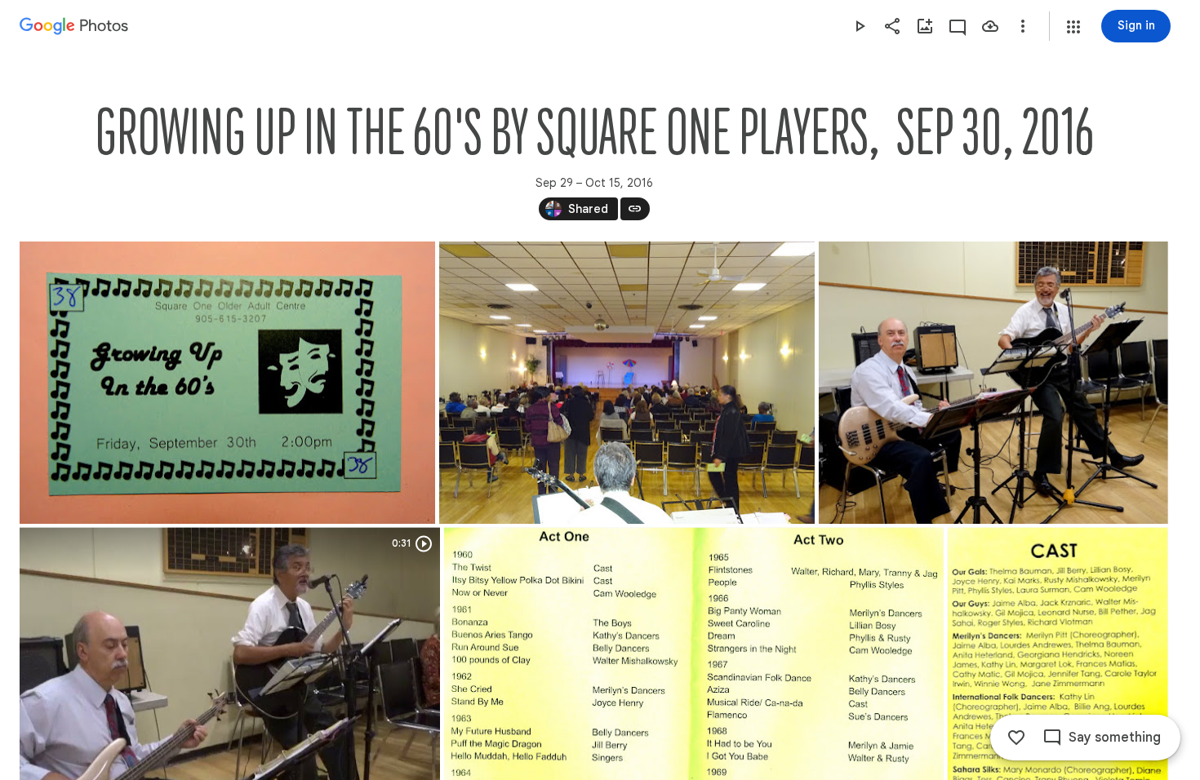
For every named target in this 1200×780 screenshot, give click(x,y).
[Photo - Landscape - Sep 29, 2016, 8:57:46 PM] (227, 383)
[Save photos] (990, 26)
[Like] (1016, 737)
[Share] (892, 26)
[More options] (1023, 26)
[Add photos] (925, 26)
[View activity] (957, 26)
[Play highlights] (859, 26)
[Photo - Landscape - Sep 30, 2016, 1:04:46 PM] (993, 383)
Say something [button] (1115, 737)
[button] (1073, 27)
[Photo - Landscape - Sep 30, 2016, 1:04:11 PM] (627, 383)
